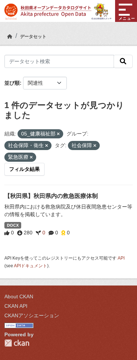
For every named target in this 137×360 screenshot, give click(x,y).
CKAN (16, 343)
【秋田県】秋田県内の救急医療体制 (51, 196)
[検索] (123, 61)
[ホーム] (9, 36)
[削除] (58, 134)
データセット (33, 36)
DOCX (13, 225)
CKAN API (15, 306)
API (121, 258)
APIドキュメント (30, 265)
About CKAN (18, 296)
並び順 (12, 83)
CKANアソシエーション (31, 315)
